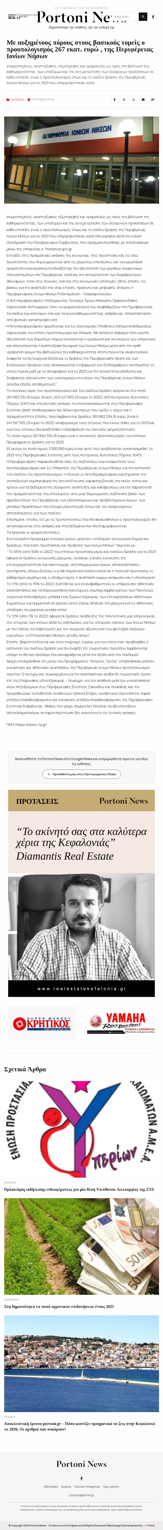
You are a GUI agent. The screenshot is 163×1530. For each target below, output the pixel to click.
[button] (18, 17)
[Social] (153, 16)
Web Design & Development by (130, 1525)
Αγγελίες (66, 1486)
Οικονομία (17, 99)
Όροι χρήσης (111, 1486)
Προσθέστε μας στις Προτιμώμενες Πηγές (82, 774)
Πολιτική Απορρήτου (87, 1486)
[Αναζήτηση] (143, 17)
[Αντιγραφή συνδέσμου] (152, 99)
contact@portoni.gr (81, 1495)
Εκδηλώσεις (51, 1486)
